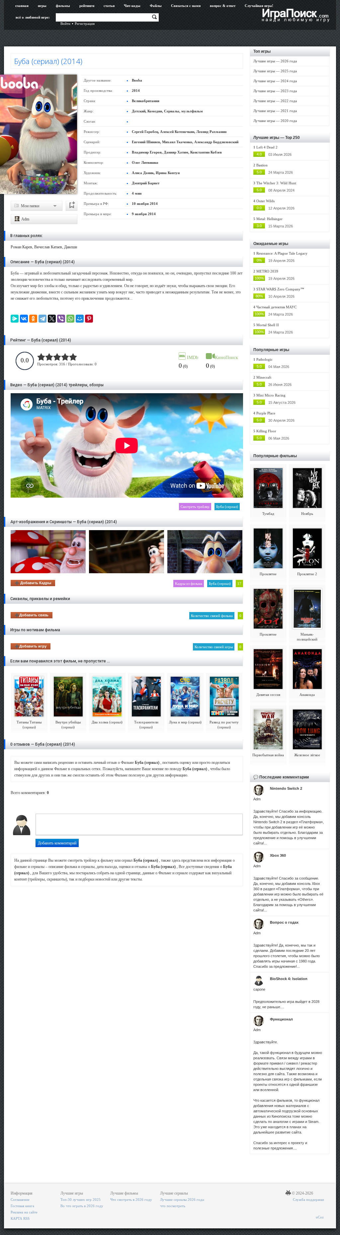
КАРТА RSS (20, 1218)
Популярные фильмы (275, 456)
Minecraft (263, 377)
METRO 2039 (267, 271)
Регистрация (85, 24)
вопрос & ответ (222, 6)
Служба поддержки (308, 1200)
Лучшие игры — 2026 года (275, 61)
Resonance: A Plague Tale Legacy (281, 253)
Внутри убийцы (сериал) (68, 724)
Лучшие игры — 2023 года (275, 91)
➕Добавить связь (31, 615)
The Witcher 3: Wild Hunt (276, 183)
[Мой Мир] (80, 319)
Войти (65, 24)
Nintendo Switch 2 (286, 788)
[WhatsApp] (70, 319)
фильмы (63, 6)
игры (42, 6)
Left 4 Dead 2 (267, 147)
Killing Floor (266, 431)
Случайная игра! (259, 6)
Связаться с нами (186, 6)
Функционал (281, 1019)
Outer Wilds (265, 201)
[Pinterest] (89, 319)
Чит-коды (132, 6)
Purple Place (265, 413)
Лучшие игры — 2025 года (275, 71)
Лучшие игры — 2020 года (275, 121)
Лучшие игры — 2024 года (275, 81)
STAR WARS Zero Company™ (280, 289)
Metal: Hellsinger (269, 219)
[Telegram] (42, 319)
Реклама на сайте (24, 1212)
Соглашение (20, 1200)
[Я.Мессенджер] (15, 319)
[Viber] (61, 319)
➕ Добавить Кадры (33, 583)
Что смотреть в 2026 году (131, 1200)
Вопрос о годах (284, 922)
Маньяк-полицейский (307, 636)
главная (22, 6)
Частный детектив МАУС (276, 307)
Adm (25, 219)
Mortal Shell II (267, 325)
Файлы (156, 6)
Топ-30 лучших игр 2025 (80, 1200)
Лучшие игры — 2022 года (275, 101)
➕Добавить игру (30, 646)
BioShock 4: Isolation (288, 979)
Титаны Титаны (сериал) (29, 724)
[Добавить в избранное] (71, 206)
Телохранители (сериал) (146, 724)
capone (259, 989)
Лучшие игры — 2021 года (275, 111)
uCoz (320, 1217)
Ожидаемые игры (270, 243)
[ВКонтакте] (24, 319)
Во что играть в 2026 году (81, 1206)
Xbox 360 (278, 855)
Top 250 (292, 137)
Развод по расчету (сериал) (224, 724)
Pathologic (264, 359)
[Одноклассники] (33, 319)
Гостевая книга (22, 1206)
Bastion (262, 165)
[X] (52, 319)
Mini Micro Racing (271, 395)
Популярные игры (271, 349)
